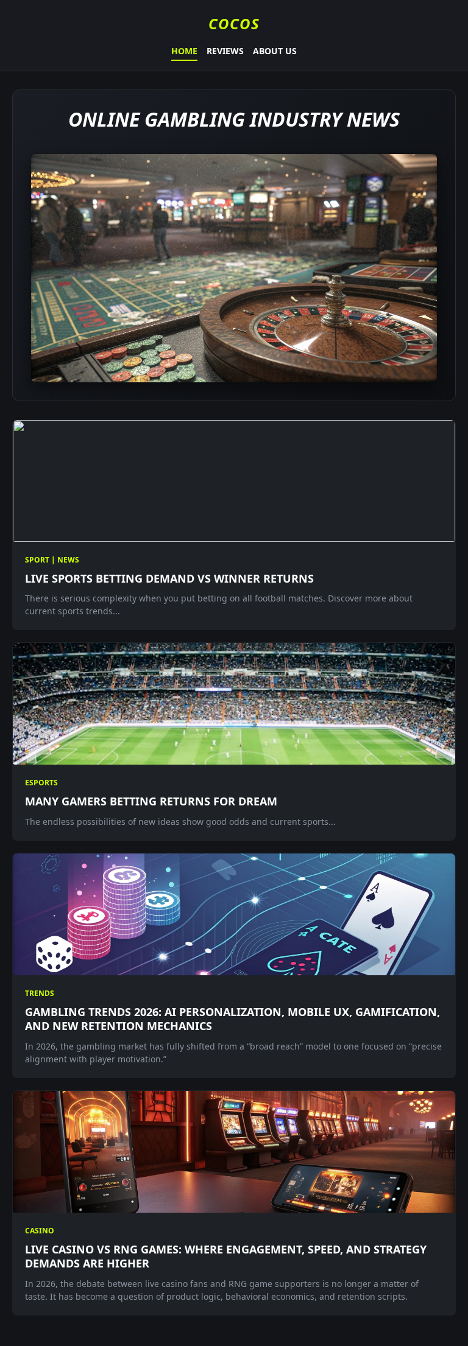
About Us (275, 51)
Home (184, 51)
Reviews (225, 51)
